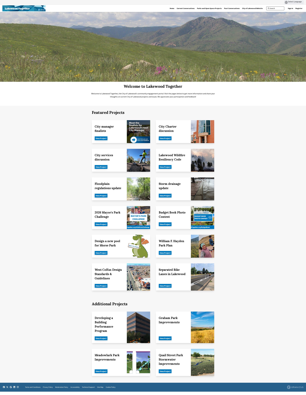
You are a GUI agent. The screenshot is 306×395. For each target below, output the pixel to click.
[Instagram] (17, 387)
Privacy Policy (48, 387)
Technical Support (88, 387)
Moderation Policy (61, 387)
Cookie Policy (110, 387)
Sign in (290, 8)
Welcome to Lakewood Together (153, 86)
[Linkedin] (14, 387)
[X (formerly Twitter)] (7, 387)
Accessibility (75, 387)
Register (298, 8)
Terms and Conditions (33, 387)
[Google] (10, 387)
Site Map (100, 387)
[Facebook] (3, 387)
